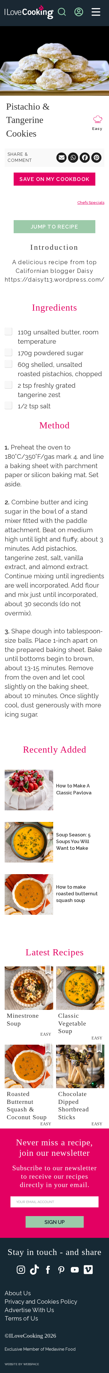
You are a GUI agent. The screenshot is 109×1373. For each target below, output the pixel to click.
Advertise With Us (29, 1310)
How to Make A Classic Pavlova (74, 789)
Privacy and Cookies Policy (41, 1301)
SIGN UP (54, 1222)
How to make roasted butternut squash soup (77, 893)
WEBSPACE (31, 1364)
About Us (18, 1293)
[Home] (29, 13)
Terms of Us (21, 1318)
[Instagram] (21, 1271)
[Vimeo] (88, 1271)
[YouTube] (74, 1271)
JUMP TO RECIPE (54, 227)
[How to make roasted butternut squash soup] (29, 894)
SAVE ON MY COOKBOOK (54, 179)
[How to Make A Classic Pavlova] (29, 790)
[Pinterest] (61, 1271)
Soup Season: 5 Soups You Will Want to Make (73, 841)
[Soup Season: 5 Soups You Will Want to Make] (29, 842)
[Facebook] (48, 1271)
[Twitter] (34, 1271)
